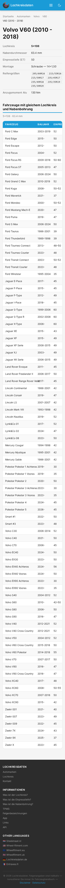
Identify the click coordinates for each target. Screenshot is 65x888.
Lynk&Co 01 (12, 423)
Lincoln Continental (16, 388)
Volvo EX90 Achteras (17, 580)
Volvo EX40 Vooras (15, 573)
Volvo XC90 (11, 702)
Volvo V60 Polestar (16, 652)
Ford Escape (12, 145)
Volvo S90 (11, 616)
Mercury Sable (13, 459)
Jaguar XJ (11, 352)
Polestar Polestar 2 (15, 480)
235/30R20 (37, 86)
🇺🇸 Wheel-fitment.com (15, 845)
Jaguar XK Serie (14, 359)
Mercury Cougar (14, 445)
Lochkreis (8, 776)
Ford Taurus (12, 231)
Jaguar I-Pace (13, 302)
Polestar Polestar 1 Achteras (21, 466)
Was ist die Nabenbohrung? (18, 804)
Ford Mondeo (12, 202)
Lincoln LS (11, 402)
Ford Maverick (13, 195)
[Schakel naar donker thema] (59, 5)
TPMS (6, 808)
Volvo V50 (11, 637)
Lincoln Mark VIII (14, 409)
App (5, 818)
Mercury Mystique (15, 452)
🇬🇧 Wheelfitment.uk (14, 854)
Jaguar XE (11, 331)
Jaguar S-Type (13, 309)
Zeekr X (9, 744)
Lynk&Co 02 (12, 430)
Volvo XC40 (11, 680)
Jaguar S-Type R (14, 316)
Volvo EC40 (11, 552)
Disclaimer (25, 882)
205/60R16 (39, 73)
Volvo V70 (10, 659)
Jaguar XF (11, 338)
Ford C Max (11, 131)
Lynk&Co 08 (12, 438)
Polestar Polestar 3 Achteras (21, 488)
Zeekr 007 (11, 716)
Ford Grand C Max (15, 181)
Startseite (8, 16)
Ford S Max (11, 224)
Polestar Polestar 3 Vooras (20, 495)
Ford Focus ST (13, 167)
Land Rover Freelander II (19, 373)
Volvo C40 (11, 538)
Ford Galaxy (12, 174)
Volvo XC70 (11, 695)
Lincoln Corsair (13, 395)
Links (5, 822)
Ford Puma (11, 217)
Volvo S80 (11, 609)
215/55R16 (55, 73)
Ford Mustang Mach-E (17, 209)
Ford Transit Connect (17, 259)
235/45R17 (54, 77)
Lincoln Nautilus (14, 416)
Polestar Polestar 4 (16, 502)
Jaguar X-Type (13, 323)
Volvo (36, 16)
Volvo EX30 (11, 559)
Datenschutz (38, 882)
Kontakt (7, 781)
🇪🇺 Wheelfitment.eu (14, 850)
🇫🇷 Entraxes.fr (11, 864)
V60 (44, 16)
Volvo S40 (11, 595)
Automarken (23, 16)
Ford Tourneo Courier (17, 252)
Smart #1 (10, 516)
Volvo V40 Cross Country (19, 630)
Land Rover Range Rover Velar (22, 381)
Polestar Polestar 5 (16, 509)
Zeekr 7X (10, 730)
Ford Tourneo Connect (17, 245)
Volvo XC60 (11, 687)
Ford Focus (11, 152)
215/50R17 (38, 77)
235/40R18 (38, 81)
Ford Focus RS (13, 159)
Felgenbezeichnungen (15, 813)
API (5, 827)
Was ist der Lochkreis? (15, 794)
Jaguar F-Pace (13, 288)
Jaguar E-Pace (13, 281)
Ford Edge (11, 138)
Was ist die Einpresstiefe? (17, 799)
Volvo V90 (11, 666)
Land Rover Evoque (16, 366)
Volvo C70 (11, 545)
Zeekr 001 (11, 709)
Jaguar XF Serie (14, 345)
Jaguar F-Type (13, 295)
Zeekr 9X (10, 737)
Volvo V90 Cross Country (19, 673)
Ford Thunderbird (15, 238)
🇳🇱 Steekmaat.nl (12, 841)
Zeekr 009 (11, 723)
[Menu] (51, 5)
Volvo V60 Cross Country (19, 645)
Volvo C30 (11, 530)
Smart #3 (10, 523)
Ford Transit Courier (16, 266)
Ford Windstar (13, 273)
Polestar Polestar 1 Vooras (19, 473)
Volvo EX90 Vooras (15, 587)
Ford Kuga (11, 188)
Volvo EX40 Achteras (17, 566)
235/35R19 (54, 81)
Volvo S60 (11, 602)
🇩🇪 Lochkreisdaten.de (15, 859)
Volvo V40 (11, 623)
